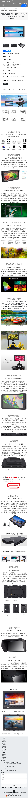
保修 (3, 755)
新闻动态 (4, 746)
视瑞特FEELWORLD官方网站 (12, 9)
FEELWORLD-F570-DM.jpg (16, 76)
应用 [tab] (23, 89)
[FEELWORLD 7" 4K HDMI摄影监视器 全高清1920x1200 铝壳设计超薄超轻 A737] (14, 700)
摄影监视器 (4, 10)
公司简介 (4, 741)
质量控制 (4, 754)
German (25, 3)
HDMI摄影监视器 (11, 10)
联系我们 (6, 83)
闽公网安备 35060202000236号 (14, 795)
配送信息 (4, 757)
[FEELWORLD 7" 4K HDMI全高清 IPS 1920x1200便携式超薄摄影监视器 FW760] (14, 723)
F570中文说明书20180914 (16, 80)
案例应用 (4, 744)
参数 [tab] (14, 89)
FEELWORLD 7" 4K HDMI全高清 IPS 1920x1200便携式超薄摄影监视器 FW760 (14, 734)
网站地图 (4, 750)
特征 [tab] (9, 89)
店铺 (24, 5)
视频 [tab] (19, 89)
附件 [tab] (14, 92)
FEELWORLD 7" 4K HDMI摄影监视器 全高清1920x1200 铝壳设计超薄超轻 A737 (14, 711)
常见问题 (4, 758)
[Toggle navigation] (3, 5)
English (19, 3)
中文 (16, 3)
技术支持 (4, 747)
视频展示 (4, 743)
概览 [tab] (4, 89)
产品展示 (24, 9)
